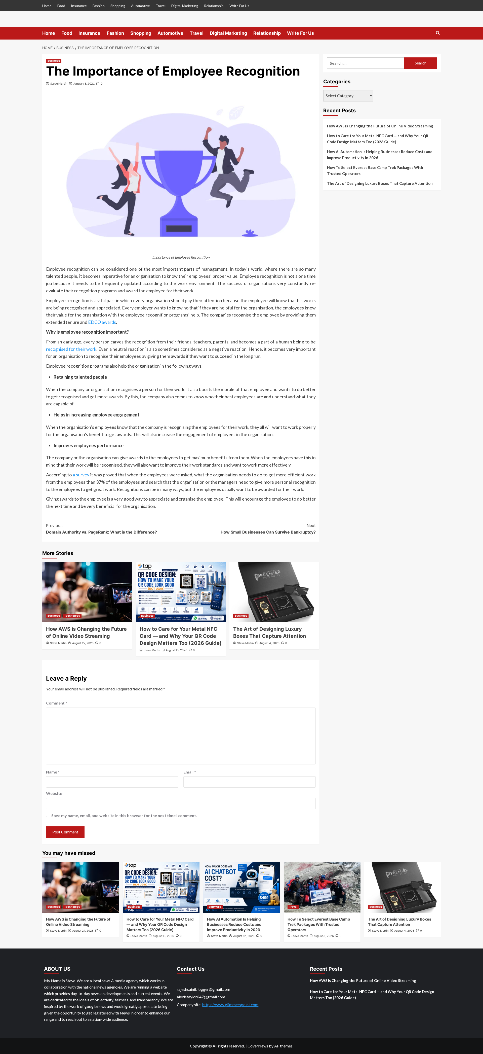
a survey (81, 474)
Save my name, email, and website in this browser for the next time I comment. (124, 815)
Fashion (99, 6)
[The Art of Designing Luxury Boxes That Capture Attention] (274, 592)
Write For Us (239, 6)
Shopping (117, 6)
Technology (72, 615)
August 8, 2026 (324, 936)
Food (61, 6)
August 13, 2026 (176, 650)
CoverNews (258, 1045)
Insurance (79, 6)
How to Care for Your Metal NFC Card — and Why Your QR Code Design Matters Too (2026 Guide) (181, 636)
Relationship (214, 6)
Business (54, 60)
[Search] (438, 33)
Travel (161, 6)
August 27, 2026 (83, 643)
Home (47, 6)
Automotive (140, 6)
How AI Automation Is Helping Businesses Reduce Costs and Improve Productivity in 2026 (379, 154)
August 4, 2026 (269, 643)
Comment (56, 702)
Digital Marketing (184, 6)
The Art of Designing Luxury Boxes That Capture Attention (380, 183)
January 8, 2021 (84, 83)
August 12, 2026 (244, 936)
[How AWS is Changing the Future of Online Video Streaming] (87, 592)
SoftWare (215, 906)
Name (53, 771)
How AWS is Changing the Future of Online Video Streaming (380, 126)
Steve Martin (58, 83)
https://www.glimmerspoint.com (230, 1004)
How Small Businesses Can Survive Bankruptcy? (268, 529)
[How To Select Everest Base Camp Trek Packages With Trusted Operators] (322, 887)
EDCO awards (102, 322)
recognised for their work (71, 349)
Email (189, 771)
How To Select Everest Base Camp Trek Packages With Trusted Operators (375, 170)
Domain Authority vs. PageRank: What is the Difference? (101, 529)
